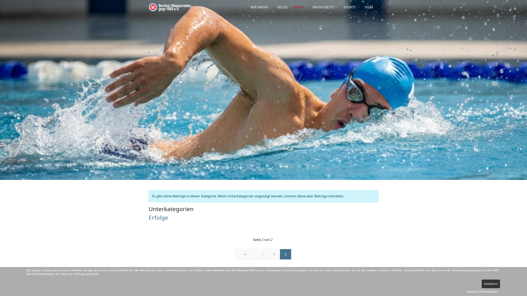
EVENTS (350, 7)
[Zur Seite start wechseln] (246, 254)
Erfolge (158, 217)
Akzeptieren (491, 284)
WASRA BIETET (323, 7)
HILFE (369, 7)
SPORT (298, 7)
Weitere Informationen (482, 292)
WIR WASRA (259, 7)
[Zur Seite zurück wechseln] (263, 254)
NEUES (282, 7)
